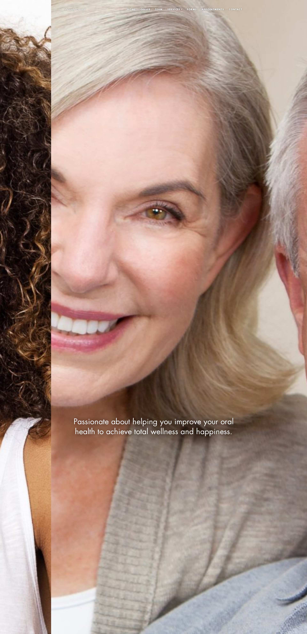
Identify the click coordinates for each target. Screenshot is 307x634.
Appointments (212, 9)
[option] (153, 317)
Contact (235, 9)
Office (145, 9)
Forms (192, 9)
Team (159, 9)
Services (173, 9)
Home (131, 9)
